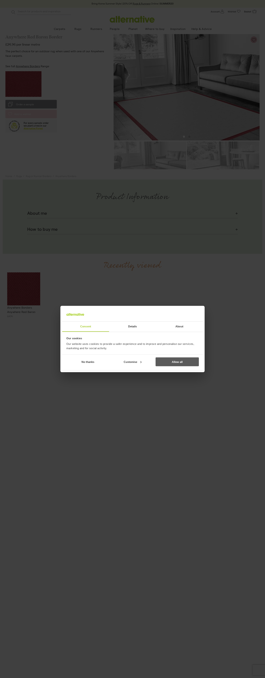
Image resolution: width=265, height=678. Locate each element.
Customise (130, 361)
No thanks (87, 361)
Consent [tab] (85, 326)
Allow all (177, 361)
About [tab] (179, 326)
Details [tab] (132, 326)
